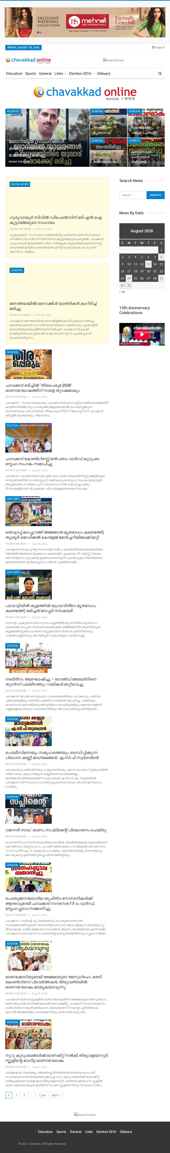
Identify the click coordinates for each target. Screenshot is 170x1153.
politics (12, 425)
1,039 (42, 1095)
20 (148, 271)
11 (135, 264)
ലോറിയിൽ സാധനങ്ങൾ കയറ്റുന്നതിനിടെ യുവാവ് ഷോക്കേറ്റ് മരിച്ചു (37, 148)
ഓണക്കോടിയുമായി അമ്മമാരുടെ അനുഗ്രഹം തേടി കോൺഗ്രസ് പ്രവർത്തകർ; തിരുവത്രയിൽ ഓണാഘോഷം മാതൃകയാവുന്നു (53, 981)
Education (14, 73)
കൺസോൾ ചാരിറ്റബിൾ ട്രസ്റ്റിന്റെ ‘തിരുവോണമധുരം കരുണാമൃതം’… (146, 162)
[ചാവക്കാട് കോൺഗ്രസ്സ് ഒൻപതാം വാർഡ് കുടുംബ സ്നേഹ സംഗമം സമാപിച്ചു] (28, 438)
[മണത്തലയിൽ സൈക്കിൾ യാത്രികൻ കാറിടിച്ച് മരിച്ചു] (33, 282)
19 (142, 271)
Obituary (103, 73)
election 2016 (80, 73)
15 (161, 264)
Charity (134, 140)
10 (129, 264)
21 (155, 271)
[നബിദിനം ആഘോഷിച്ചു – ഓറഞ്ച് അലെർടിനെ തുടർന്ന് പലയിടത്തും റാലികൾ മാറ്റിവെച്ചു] (28, 658)
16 (122, 271)
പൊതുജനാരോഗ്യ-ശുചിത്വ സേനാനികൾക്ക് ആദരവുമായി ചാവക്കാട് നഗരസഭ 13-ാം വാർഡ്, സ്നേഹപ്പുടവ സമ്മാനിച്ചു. (50, 903)
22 (161, 271)
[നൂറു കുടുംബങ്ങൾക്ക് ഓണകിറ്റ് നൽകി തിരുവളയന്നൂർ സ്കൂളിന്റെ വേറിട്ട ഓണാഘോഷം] (28, 1034)
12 (142, 264)
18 (135, 271)
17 (129, 271)
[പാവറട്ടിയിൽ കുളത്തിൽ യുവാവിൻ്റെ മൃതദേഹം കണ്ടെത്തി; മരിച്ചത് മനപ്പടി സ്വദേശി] (28, 584)
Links (58, 73)
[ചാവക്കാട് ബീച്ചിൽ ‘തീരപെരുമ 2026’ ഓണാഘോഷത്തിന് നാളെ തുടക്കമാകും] (28, 364)
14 (155, 264)
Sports (30, 73)
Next (55, 1095)
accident (13, 111)
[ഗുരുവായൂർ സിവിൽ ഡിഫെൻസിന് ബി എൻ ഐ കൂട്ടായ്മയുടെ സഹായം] (33, 196)
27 (148, 278)
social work (20, 184)
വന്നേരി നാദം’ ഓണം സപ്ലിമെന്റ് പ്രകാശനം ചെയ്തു (55, 830)
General (45, 73)
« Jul (122, 291)
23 (122, 278)
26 (142, 278)
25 (135, 278)
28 (155, 278)
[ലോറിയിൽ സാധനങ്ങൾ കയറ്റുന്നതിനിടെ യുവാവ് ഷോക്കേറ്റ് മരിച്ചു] (47, 137)
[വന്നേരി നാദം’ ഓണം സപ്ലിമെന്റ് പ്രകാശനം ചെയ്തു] (28, 809)
